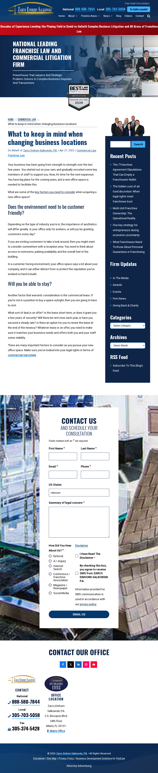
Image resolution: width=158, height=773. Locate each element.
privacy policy (88, 604)
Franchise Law (16, 155)
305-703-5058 (115, 8)
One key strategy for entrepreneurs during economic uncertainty (126, 230)
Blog (118, 15)
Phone (86, 466)
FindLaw (120, 758)
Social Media (61, 593)
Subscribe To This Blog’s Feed (128, 368)
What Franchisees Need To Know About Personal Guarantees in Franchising (129, 247)
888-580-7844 (85, 8)
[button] (155, 751)
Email (53, 466)
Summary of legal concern (67, 502)
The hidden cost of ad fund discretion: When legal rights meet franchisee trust (126, 194)
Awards (117, 284)
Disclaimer (81, 545)
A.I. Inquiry (59, 561)
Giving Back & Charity (126, 305)
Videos (128, 15)
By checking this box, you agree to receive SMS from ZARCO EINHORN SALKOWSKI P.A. (94, 573)
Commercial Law (86, 150)
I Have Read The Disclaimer (90, 555)
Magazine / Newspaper (60, 587)
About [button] (71, 15)
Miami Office (57, 730)
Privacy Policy (66, 758)
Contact (140, 15)
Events (117, 291)
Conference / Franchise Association (61, 577)
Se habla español (138, 9)
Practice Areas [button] (89, 15)
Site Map (51, 758)
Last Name (89, 448)
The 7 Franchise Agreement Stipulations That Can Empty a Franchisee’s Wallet (127, 172)
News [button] (106, 15)
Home (61, 15)
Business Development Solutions (94, 758)
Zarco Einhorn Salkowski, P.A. (40, 150)
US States (55, 484)
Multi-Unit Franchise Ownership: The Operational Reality (125, 213)
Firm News (119, 298)
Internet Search (58, 568)
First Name (57, 448)
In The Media (121, 278)
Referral (58, 556)
